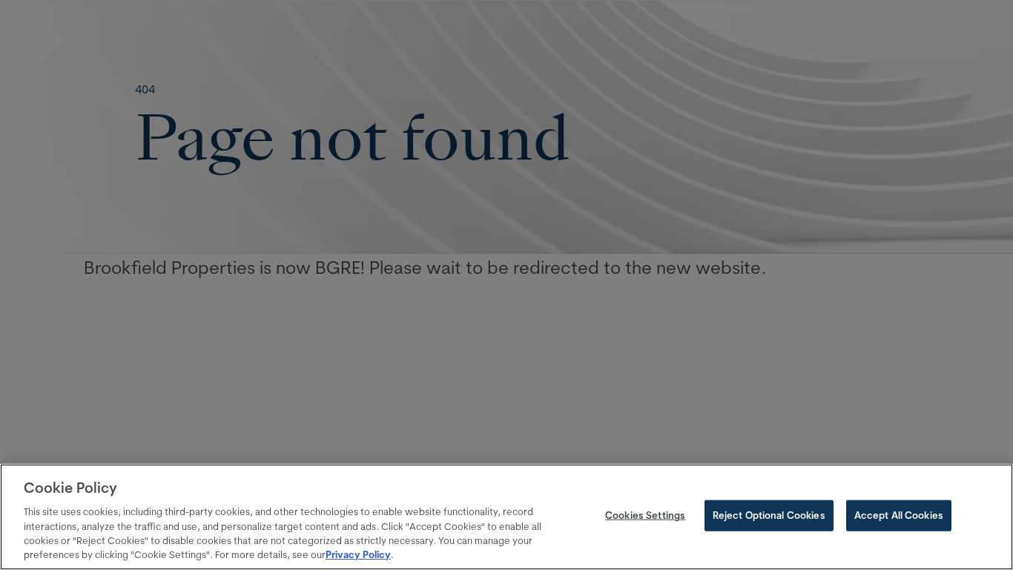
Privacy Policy (358, 554)
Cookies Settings (645, 515)
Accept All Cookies (898, 515)
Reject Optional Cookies (769, 515)
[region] (506, 517)
